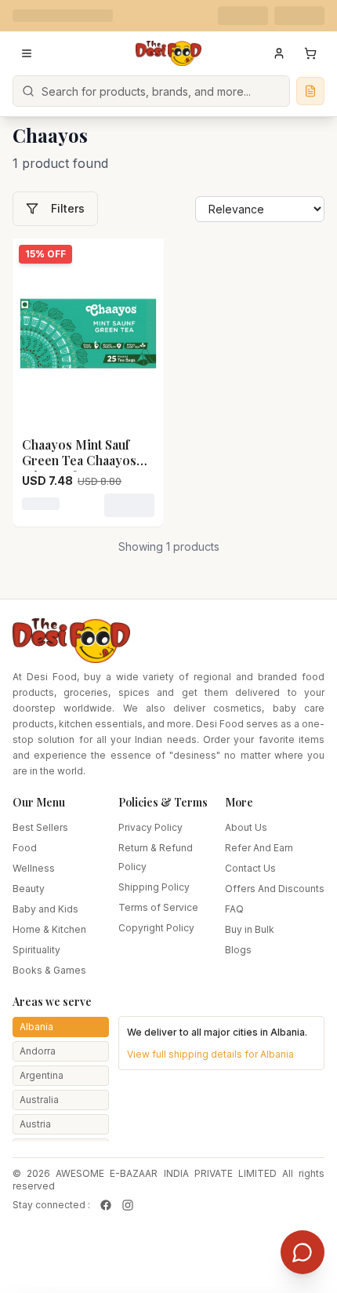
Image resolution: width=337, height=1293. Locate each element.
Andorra (38, 1051)
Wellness (34, 868)
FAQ (234, 909)
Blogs (238, 950)
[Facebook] (106, 1205)
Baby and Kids (45, 909)
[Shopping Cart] (310, 53)
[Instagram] (127, 1205)
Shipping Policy (154, 887)
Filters (68, 208)
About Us (246, 827)
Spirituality (36, 950)
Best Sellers (40, 827)
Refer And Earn (259, 848)
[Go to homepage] (168, 53)
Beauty (29, 888)
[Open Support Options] (302, 1252)
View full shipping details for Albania (210, 1054)
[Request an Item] (310, 91)
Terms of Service (158, 907)
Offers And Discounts (274, 888)
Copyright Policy (156, 928)
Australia (39, 1099)
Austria (35, 1124)
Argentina (41, 1075)
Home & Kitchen (49, 929)
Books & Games (49, 970)
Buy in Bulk (249, 929)
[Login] (279, 53)
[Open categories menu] (27, 53)
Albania (36, 1027)
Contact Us (250, 868)
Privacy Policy (150, 827)
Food (25, 848)
